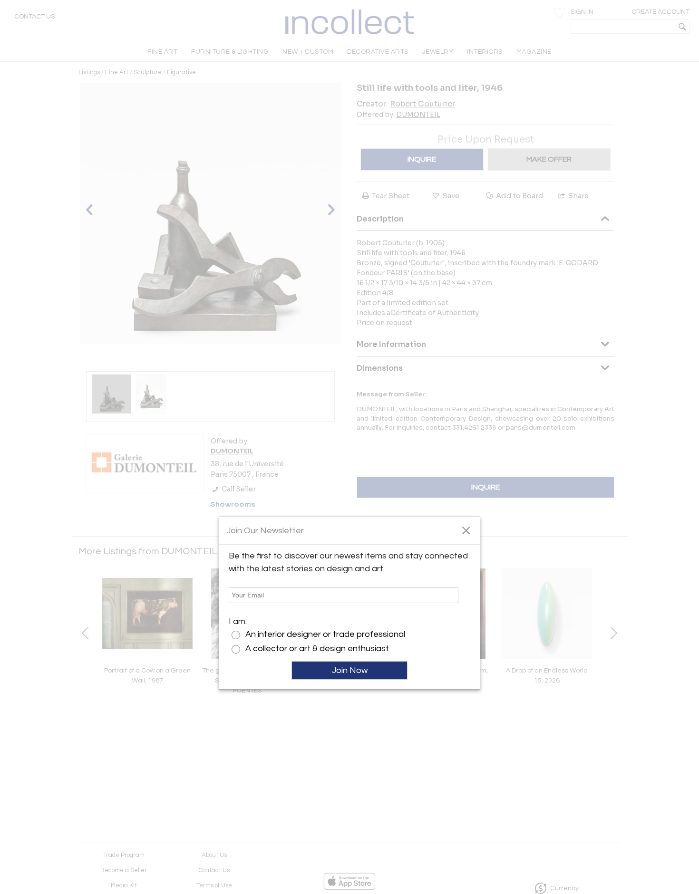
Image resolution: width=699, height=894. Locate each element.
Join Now (350, 670)
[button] (465, 530)
